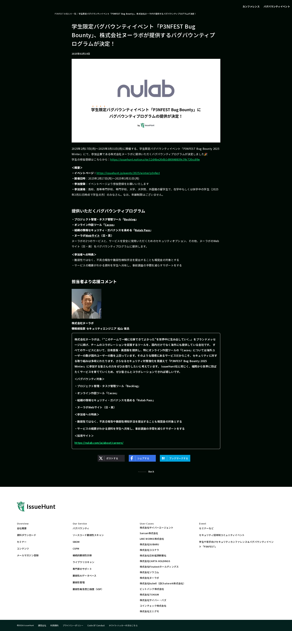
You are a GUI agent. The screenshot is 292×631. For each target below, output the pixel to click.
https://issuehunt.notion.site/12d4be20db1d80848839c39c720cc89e (155, 159)
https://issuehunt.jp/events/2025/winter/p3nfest (128, 173)
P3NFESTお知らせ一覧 (65, 13)
